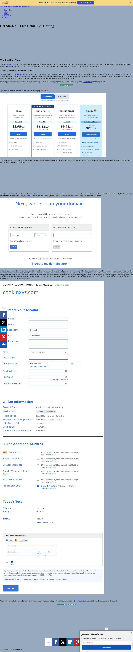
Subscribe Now (106, 647)
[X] (62, 642)
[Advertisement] (66, 43)
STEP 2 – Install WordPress (66, 604)
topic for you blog (19, 74)
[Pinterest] (77, 642)
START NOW (86, 3)
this (16, 275)
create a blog (11, 64)
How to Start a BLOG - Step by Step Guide (14, 6)
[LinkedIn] (70, 642)
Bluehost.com (87, 82)
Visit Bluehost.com (66, 85)
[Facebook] (55, 642)
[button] (66, 3)
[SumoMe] (3, 344)
